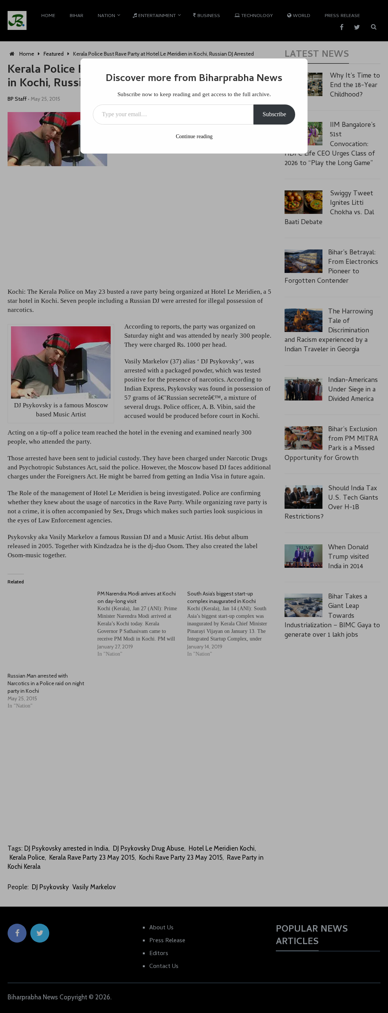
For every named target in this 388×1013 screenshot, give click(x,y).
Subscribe (274, 114)
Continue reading (194, 136)
